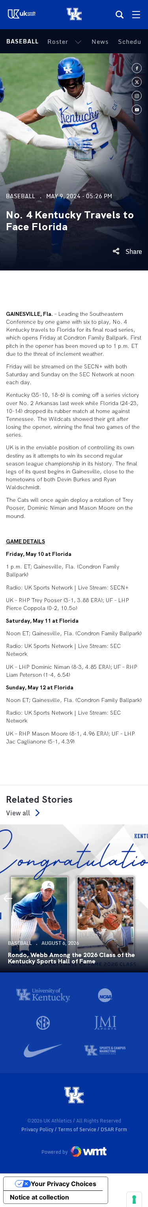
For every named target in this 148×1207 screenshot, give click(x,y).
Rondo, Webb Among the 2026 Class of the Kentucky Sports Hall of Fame (71, 958)
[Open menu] (136, 14)
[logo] (74, 1095)
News (100, 41)
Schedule (132, 41)
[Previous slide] (8, 898)
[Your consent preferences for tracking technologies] (134, 1199)
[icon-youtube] (137, 110)
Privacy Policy (38, 1129)
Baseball (22, 41)
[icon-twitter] (137, 82)
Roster (57, 41)
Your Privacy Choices (63, 1184)
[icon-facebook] (137, 68)
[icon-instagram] (137, 96)
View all (18, 812)
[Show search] (119, 14)
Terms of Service (77, 1129)
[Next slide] (140, 898)
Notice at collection (39, 1197)
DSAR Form (114, 1129)
